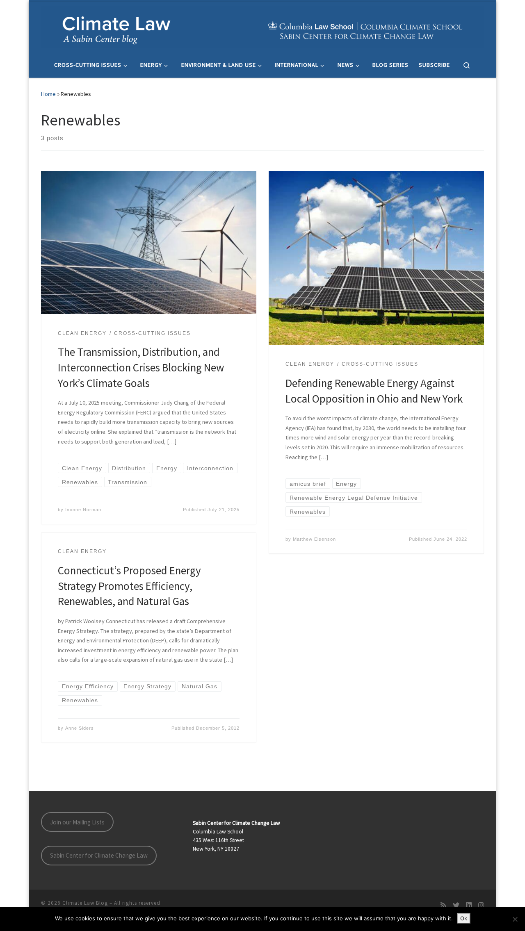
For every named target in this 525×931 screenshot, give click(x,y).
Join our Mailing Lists (77, 822)
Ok (463, 918)
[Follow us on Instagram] (481, 905)
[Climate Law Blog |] (262, 25)
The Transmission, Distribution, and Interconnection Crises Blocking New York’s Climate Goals (141, 367)
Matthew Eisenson (314, 539)
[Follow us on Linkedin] (469, 905)
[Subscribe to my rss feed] (443, 905)
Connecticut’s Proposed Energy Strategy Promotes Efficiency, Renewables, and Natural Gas (129, 585)
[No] (515, 919)
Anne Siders (79, 728)
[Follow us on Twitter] (456, 905)
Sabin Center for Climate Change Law (99, 855)
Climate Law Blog (85, 902)
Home (48, 94)
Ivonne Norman (83, 509)
